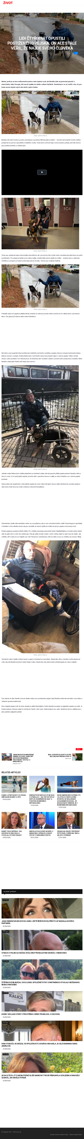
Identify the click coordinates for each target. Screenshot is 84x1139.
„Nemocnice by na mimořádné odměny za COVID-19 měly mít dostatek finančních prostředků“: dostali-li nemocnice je (23, 759)
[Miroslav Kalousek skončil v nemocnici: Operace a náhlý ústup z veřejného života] (42, 820)
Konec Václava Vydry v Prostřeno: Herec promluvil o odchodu (31, 1014)
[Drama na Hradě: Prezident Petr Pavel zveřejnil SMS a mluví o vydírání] (69, 820)
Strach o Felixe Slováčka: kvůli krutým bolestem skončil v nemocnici (34, 953)
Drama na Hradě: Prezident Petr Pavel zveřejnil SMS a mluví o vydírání (68, 833)
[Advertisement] (42, 335)
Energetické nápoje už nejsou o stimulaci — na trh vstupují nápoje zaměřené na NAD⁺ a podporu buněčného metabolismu (41, 799)
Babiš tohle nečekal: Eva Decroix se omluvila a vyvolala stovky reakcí (12, 833)
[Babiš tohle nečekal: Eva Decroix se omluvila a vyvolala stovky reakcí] (14, 820)
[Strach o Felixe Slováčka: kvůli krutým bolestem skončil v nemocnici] (42, 940)
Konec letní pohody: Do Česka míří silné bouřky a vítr (14, 796)
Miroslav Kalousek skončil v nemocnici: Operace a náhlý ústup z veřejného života (41, 833)
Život (42, 33)
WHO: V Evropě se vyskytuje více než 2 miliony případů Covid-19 (59, 756)
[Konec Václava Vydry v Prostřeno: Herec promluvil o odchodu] (42, 1001)
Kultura (5, 900)
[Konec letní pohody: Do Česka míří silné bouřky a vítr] (14, 784)
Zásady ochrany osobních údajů (59, 1134)
